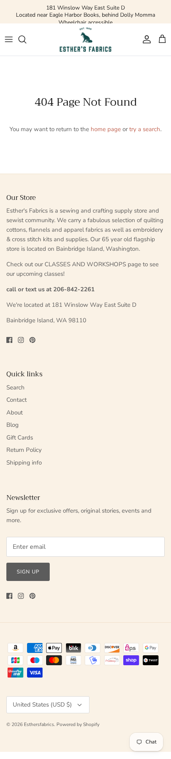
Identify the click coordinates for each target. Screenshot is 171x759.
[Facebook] (9, 340)
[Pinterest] (32, 340)
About (14, 412)
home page (106, 129)
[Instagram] (21, 340)
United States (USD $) (42, 705)
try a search (144, 129)
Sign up (28, 571)
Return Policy (24, 450)
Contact (16, 400)
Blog (12, 425)
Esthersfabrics (39, 724)
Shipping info (24, 463)
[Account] (145, 39)
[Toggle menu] (8, 39)
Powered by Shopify (77, 724)
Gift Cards (19, 437)
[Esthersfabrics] (85, 39)
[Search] (26, 39)
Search (15, 387)
